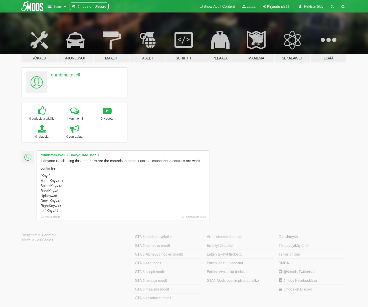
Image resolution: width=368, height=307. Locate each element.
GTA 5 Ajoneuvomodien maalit (159, 254)
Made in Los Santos (37, 239)
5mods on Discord (297, 289)
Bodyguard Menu (84, 154)
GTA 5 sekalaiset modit (153, 297)
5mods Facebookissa (299, 280)
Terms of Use (289, 254)
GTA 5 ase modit (148, 262)
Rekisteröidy (313, 6)
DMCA (284, 262)
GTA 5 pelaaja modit (151, 280)
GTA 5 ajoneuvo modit (152, 245)
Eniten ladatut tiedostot (225, 262)
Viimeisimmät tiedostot (224, 236)
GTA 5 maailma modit (152, 289)
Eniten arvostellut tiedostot (228, 271)
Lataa (251, 6)
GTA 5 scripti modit (150, 271)
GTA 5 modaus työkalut (153, 236)
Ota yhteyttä (288, 236)
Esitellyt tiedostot (220, 245)
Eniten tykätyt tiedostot (225, 254)
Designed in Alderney (38, 234)
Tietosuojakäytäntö (294, 245)
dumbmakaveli (65, 74)
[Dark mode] (332, 6)
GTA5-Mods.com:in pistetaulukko (233, 280)
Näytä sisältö (52, 217)
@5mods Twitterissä (298, 271)
